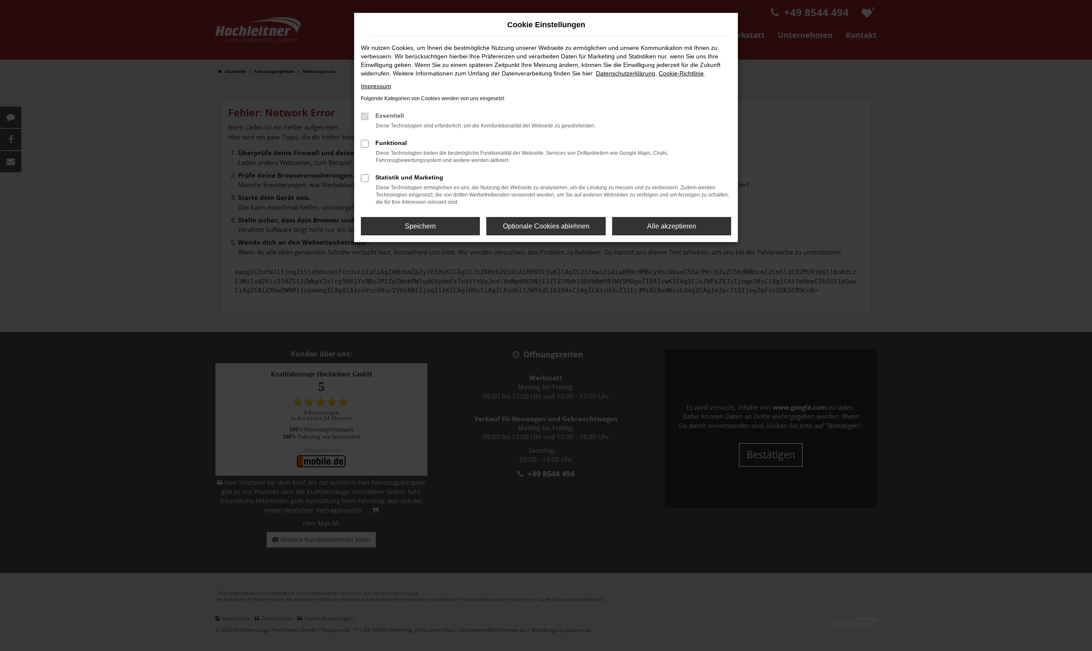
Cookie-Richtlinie (681, 73)
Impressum (376, 86)
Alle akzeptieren (671, 226)
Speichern (420, 226)
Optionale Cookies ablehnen (546, 226)
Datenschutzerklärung (625, 73)
